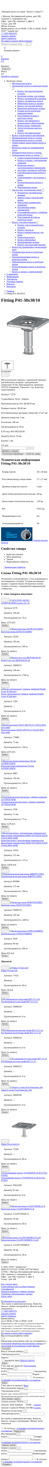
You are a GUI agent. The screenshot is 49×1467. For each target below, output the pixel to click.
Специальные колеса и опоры (26, 155)
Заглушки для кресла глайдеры (31, 170)
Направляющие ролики (28, 242)
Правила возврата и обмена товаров (18, 1291)
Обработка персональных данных (17, 1294)
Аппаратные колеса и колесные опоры (30, 86)
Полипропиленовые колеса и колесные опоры (25, 258)
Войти (4, 1363)
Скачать (37, 1405)
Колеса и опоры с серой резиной (27, 272)
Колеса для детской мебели (29, 106)
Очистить (6, 69)
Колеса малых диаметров (29, 125)
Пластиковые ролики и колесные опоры (28, 117)
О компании (12, 274)
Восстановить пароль (11, 1399)
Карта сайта (6, 1296)
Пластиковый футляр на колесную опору (28, 218)
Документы (12, 279)
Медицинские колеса (22, 83)
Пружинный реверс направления (26, 208)
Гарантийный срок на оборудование (18, 1286)
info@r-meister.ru (8, 38)
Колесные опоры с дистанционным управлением (31, 166)
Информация (13, 276)
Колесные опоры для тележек (31, 96)
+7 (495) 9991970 (9, 33)
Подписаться (19, 1431)
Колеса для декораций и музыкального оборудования (30, 122)
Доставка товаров (15, 281)
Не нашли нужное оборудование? (16, 41)
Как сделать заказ (9, 1284)
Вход (26, 1385)
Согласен (6, 1349)
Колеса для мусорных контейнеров (28, 135)
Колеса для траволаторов (29, 133)
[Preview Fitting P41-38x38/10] (7, 365)
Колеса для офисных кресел (30, 101)
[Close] (26, 1351)
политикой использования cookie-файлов (20, 1346)
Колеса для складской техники (31, 245)
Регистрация (30, 1366)
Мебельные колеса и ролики (30, 103)
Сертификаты (7, 1289)
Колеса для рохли (25, 230)
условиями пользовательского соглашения (20, 1380)
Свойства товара (33, 454)
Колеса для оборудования (24, 222)
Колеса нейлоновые (26, 240)
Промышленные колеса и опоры (27, 138)
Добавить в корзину (10, 451)
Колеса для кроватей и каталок (31, 98)
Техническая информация (12, 454)
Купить (5, 625)
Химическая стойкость (14, 567)
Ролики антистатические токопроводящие (29, 112)
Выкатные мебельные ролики (31, 108)
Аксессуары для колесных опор (27, 190)
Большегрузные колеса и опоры (26, 152)
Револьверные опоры (27, 187)
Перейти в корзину (10, 76)
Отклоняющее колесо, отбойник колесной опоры (32, 213)
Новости (11, 284)
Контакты (11, 286)
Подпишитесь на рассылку (13, 1301)
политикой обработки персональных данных (22, 1343)
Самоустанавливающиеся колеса (32, 158)
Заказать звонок (8, 1313)
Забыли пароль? (27, 1360)
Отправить (6, 1464)
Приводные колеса (26, 237)
